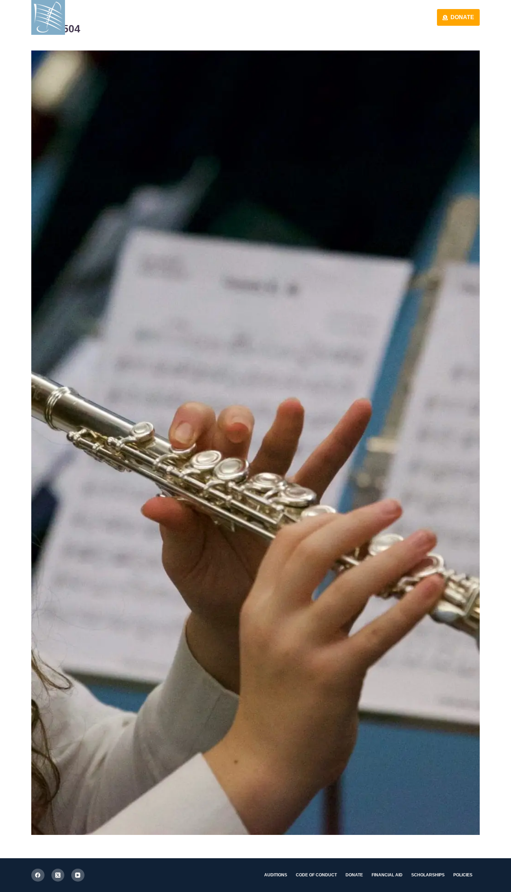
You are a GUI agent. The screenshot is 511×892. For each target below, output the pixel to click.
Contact (344, 17)
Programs (403, 17)
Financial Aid (387, 875)
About (293, 17)
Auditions (275, 875)
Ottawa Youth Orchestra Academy (152, 17)
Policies (462, 875)
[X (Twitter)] (58, 875)
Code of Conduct (316, 875)
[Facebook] (37, 875)
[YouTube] (77, 875)
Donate (462, 17)
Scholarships (428, 875)
